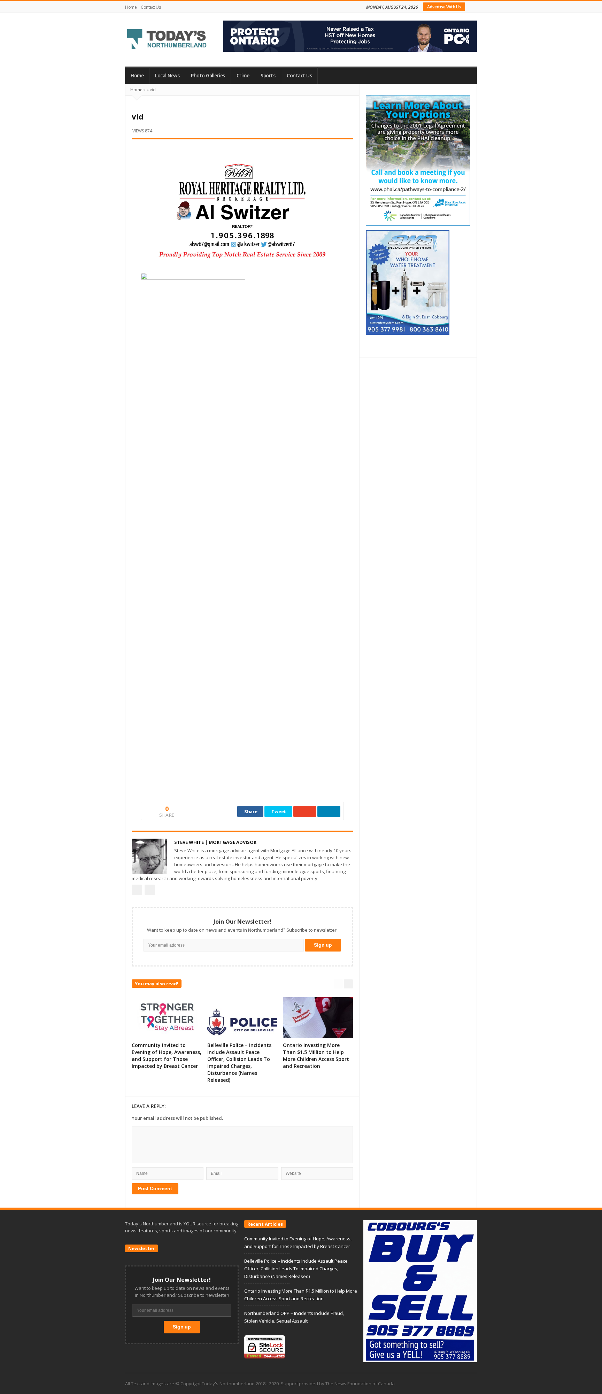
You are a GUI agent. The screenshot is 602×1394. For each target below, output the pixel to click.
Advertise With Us (444, 7)
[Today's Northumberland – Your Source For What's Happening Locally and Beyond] (167, 40)
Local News (167, 75)
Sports (268, 75)
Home (131, 7)
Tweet (278, 811)
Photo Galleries (208, 75)
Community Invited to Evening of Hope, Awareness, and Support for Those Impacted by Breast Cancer (166, 1055)
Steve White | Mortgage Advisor (215, 842)
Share (250, 811)
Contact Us (151, 7)
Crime (243, 75)
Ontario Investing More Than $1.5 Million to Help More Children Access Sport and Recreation (316, 1055)
